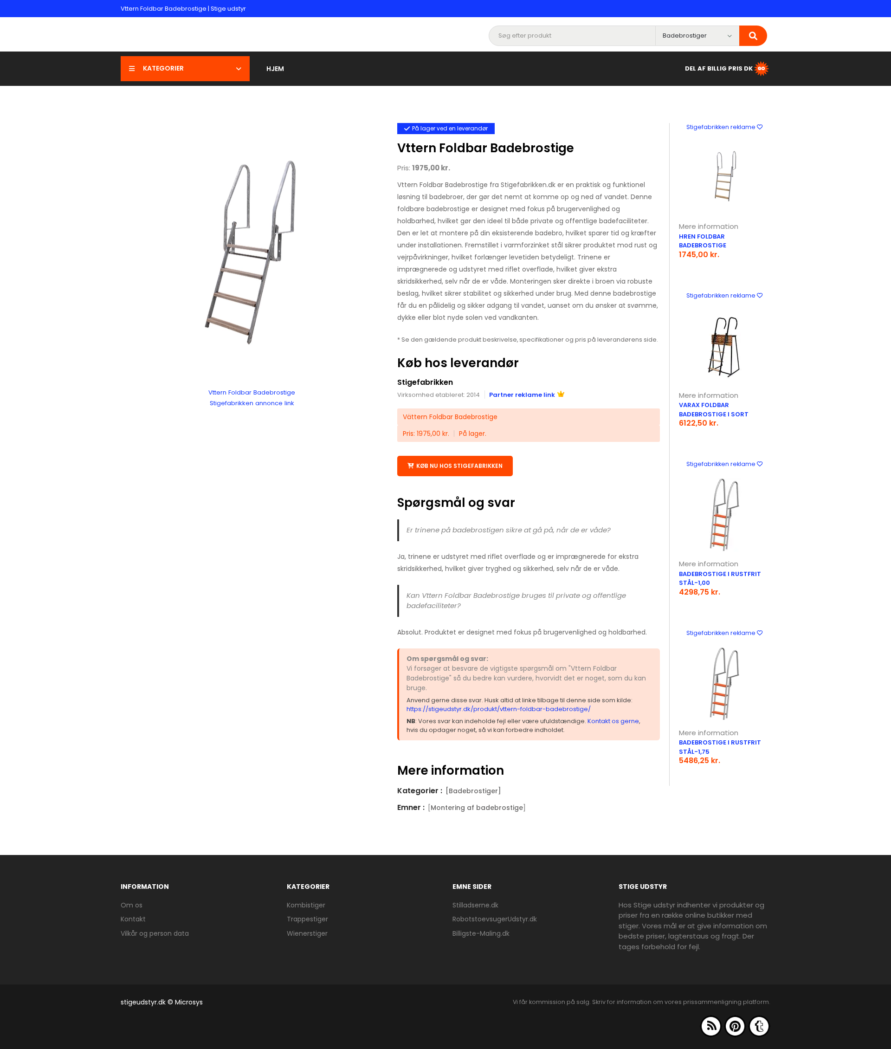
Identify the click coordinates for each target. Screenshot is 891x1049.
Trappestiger (307, 919)
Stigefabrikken (425, 382)
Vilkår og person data (155, 933)
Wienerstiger (307, 933)
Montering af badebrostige (477, 807)
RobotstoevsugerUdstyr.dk (494, 919)
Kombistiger (306, 905)
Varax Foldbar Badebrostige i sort (714, 410)
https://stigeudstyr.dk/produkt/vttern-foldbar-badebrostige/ (499, 709)
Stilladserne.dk (475, 905)
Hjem (275, 68)
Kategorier (163, 68)
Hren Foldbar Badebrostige (702, 241)
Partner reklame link (522, 394)
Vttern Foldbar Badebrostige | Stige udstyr (183, 8)
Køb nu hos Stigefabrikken (459, 466)
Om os (131, 905)
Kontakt (133, 919)
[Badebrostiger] (473, 791)
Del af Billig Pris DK (719, 68)
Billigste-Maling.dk (481, 933)
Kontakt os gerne (613, 721)
